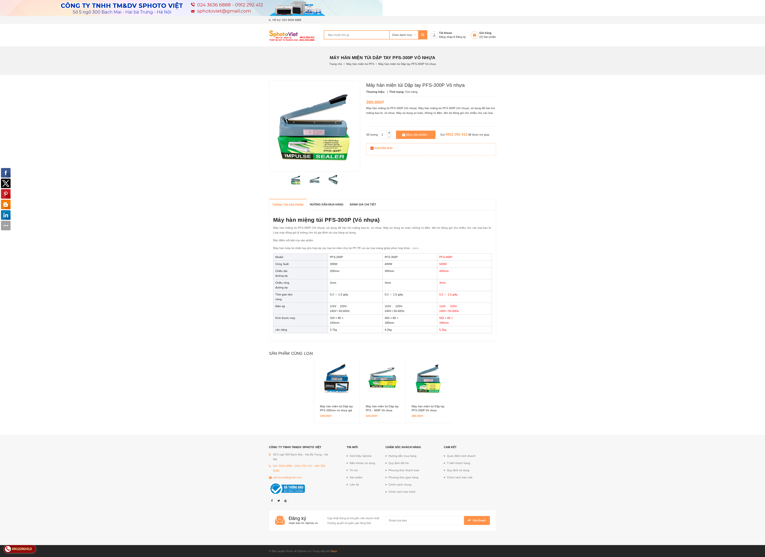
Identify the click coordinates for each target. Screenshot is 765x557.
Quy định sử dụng (458, 470)
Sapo (334, 551)
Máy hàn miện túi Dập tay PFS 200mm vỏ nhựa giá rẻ (336, 410)
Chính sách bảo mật (459, 477)
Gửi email (479, 520)
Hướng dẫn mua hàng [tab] (326, 204)
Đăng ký (461, 36)
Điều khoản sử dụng (362, 463)
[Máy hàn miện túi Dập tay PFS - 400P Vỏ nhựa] (382, 378)
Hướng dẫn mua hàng (402, 455)
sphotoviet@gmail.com (287, 477)
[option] (295, 180)
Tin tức (354, 470)
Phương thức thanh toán (403, 470)
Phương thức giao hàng (403, 477)
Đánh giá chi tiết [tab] (363, 204)
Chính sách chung (399, 484)
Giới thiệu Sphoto (361, 455)
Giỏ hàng (485, 32)
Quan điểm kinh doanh (461, 455)
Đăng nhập (446, 36)
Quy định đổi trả (398, 463)
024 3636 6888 (291, 19)
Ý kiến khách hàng (458, 463)
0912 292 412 (456, 134)
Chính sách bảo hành (402, 491)
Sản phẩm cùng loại (291, 353)
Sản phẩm (356, 477)
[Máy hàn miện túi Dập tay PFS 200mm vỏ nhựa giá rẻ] (337, 378)
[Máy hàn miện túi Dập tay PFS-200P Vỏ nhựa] (428, 378)
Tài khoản (445, 32)
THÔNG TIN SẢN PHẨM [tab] (287, 204)
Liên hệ (354, 484)
